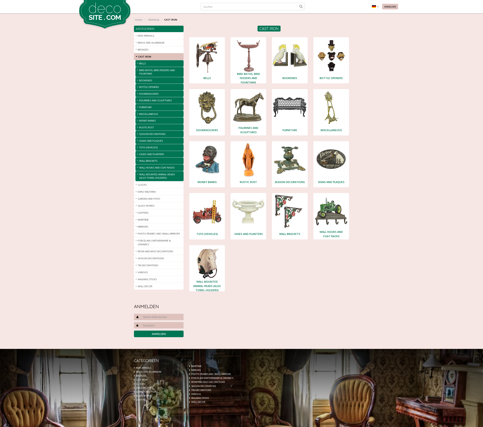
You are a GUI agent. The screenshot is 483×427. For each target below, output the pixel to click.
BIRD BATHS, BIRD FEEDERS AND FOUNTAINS (157, 71)
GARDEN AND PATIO (149, 198)
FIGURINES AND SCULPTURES (155, 100)
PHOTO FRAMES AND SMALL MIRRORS (159, 233)
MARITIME (143, 219)
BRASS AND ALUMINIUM (151, 42)
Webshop (153, 19)
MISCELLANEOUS (148, 114)
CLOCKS (142, 184)
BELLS (142, 63)
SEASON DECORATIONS (152, 134)
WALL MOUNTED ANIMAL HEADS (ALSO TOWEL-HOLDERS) (157, 176)
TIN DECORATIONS (148, 265)
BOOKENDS (145, 80)
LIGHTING (143, 212)
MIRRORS (143, 226)
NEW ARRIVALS (146, 35)
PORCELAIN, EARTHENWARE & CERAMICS (154, 242)
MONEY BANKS (147, 120)
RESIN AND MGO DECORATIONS (155, 251)
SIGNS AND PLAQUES (151, 140)
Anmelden (390, 6)
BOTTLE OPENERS (149, 87)
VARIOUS (143, 272)
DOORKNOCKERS (149, 93)
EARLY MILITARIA (147, 191)
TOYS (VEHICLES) (148, 147)
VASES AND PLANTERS (151, 154)
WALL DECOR (145, 286)
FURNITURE (145, 107)
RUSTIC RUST (146, 127)
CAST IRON (144, 56)
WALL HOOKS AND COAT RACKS (157, 167)
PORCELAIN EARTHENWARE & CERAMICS (212, 378)
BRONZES (143, 49)
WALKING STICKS (147, 279)
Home (138, 19)
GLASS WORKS (146, 205)
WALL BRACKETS (148, 160)
